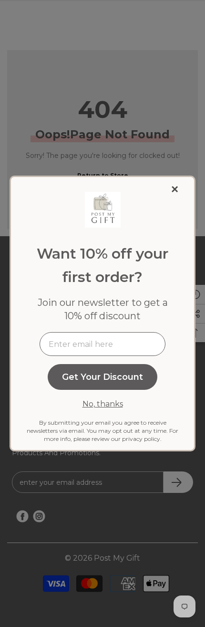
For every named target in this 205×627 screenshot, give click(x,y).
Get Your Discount (102, 377)
